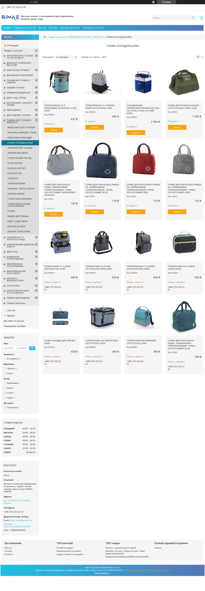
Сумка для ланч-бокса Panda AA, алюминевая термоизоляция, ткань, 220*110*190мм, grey (184, 188)
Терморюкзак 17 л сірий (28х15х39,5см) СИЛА (141, 267)
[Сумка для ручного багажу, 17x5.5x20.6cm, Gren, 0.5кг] (184, 81)
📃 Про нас (9, 310)
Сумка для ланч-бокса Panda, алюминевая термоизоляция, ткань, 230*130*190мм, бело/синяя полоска (59, 189)
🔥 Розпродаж (11, 45)
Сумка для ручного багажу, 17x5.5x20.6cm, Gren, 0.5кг (184, 106)
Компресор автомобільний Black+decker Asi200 (127, 557)
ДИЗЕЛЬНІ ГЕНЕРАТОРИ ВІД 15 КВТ (19, 64)
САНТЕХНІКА (13, 285)
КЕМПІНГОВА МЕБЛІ (18, 153)
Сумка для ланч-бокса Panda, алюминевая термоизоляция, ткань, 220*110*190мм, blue (182, 344)
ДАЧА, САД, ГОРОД (16, 98)
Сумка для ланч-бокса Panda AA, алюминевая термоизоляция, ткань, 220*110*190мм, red (143, 188)
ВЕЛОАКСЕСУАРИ (17, 226)
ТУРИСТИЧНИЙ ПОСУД (19, 158)
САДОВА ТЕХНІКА (16, 87)
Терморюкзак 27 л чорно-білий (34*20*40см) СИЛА (100, 106)
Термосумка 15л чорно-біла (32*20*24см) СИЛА (101, 341)
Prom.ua (116, 568)
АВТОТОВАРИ (14, 110)
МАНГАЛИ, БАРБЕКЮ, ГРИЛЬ (22, 132)
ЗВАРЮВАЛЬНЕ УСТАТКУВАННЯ (15, 265)
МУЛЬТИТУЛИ (15, 173)
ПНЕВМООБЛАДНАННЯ (18, 92)
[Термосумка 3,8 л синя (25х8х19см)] (184, 242)
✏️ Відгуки (9, 315)
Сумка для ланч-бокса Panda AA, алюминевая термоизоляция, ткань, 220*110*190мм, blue (102, 188)
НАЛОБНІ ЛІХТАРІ (16, 168)
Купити (53, 130)
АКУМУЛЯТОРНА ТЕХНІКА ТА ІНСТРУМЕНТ (20, 57)
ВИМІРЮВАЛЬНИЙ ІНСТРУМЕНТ (16, 272)
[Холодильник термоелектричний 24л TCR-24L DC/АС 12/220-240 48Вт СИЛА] (143, 81)
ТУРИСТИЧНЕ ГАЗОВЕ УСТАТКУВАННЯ (19, 205)
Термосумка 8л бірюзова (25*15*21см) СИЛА (141, 341)
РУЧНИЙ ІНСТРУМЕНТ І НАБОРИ (19, 81)
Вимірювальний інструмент (69, 551)
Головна (7, 28)
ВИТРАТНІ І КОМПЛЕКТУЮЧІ (15, 279)
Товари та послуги (23, 28)
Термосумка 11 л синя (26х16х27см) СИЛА (57, 267)
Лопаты (158, 548)
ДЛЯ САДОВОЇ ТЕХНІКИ (18, 115)
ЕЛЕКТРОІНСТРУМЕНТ (18, 70)
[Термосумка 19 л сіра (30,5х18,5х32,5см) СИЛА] (102, 242)
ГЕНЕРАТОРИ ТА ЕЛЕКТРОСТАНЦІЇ (16, 238)
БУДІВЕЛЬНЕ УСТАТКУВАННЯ (15, 258)
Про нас (42, 28)
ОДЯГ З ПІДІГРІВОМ (18, 221)
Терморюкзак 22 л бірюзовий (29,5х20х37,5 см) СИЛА (60, 108)
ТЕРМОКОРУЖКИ (16, 183)
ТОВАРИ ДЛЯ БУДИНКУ (18, 298)
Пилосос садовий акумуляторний (121, 548)
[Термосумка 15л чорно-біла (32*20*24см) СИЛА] (102, 317)
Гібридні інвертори (16, 303)
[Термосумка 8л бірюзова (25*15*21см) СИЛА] (143, 317)
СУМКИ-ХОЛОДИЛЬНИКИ (20, 143)
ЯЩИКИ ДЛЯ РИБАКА (18, 216)
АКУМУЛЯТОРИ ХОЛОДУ (20, 148)
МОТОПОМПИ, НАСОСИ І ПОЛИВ (19, 104)
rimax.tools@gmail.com (21, 520)
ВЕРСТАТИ (12, 252)
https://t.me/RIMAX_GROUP (17, 526)
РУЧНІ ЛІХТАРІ (15, 163)
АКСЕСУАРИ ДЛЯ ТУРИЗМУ (21, 127)
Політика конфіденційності (157, 570)
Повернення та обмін (93, 28)
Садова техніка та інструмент (70, 554)
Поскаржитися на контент (134, 570)
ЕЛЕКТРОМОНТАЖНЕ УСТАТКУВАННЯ (18, 292)
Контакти (53, 28)
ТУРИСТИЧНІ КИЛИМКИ (20, 199)
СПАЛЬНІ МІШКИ (16, 194)
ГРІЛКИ (11, 211)
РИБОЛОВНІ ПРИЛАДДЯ (20, 137)
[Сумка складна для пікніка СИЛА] (61, 317)
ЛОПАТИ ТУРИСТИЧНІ (19, 231)
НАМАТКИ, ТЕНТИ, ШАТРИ (21, 188)
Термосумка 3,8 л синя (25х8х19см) (181, 267)
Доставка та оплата (70, 28)
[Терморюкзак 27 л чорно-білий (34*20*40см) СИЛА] (102, 81)
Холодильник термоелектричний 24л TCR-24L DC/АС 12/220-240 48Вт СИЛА (143, 109)
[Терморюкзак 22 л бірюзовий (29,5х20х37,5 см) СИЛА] (61, 81)
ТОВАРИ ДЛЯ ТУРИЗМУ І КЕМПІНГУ (86, 37)
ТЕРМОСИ (13, 178)
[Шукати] (193, 17)
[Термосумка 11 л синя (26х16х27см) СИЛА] (61, 242)
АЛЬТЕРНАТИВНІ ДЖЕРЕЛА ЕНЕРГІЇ (20, 245)
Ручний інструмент (65, 548)
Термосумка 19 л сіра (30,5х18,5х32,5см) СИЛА (98, 267)
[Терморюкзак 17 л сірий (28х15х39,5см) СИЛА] (143, 242)
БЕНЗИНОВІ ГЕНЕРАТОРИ (20, 75)
